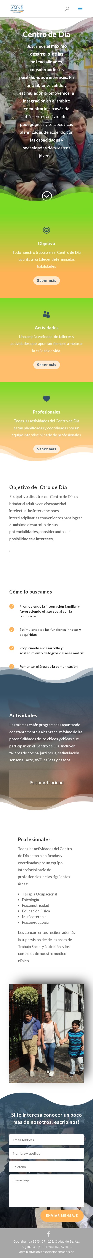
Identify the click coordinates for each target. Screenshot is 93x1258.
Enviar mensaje (62, 1215)
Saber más (46, 280)
